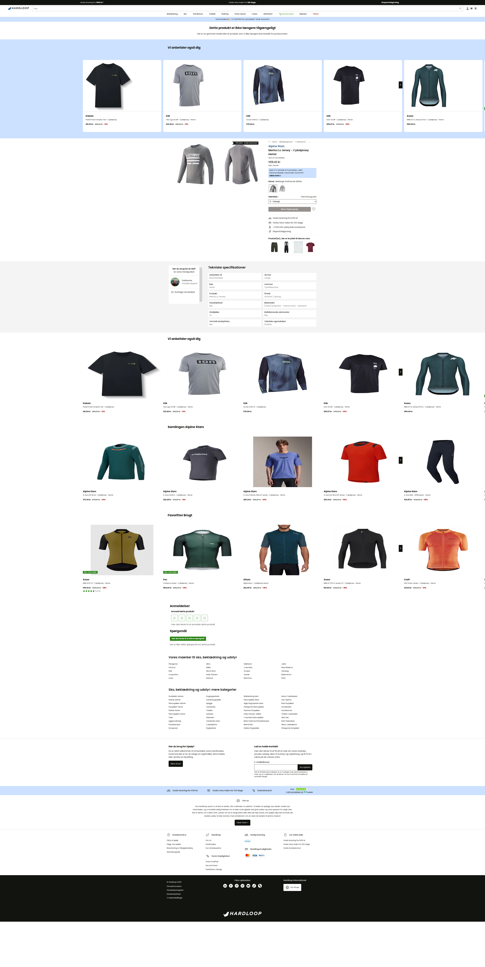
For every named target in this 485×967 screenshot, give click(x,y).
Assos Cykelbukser (289, 696)
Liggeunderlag (175, 721)
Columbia (248, 667)
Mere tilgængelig (289, 209)
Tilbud (315, 14)
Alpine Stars (276, 146)
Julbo (283, 664)
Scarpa (247, 671)
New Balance (287, 667)
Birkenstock (286, 675)
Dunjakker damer (176, 696)
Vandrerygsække (213, 700)
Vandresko (210, 707)
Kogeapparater (212, 696)
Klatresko (210, 717)
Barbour (209, 678)
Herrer (274, 142)
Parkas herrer (174, 710)
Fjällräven (248, 664)
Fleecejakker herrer (177, 714)
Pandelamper (174, 725)
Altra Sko (285, 717)
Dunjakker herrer (176, 707)
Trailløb (212, 14)
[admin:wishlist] (313, 209)
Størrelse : (273, 197)
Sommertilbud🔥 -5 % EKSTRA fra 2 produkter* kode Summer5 (242, 19)
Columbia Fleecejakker (254, 717)
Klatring (225, 14)
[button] (196, 164)
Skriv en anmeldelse (276, 158)
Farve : (285, 182)
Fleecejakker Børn (251, 700)
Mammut (248, 678)
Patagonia (173, 664)
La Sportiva (173, 675)
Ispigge (209, 703)
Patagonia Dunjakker (290, 728)
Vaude (246, 675)
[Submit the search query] (460, 9)
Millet (208, 667)
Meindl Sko (248, 725)
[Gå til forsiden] (270, 142)
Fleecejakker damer (177, 703)
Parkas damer (175, 700)
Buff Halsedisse (288, 721)
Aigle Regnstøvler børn (253, 703)
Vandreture (198, 14)
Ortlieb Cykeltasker (289, 714)
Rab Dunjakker (287, 703)
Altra (208, 664)
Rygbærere (211, 728)
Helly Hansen (212, 675)
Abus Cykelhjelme (289, 725)
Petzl (283, 678)
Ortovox (172, 667)
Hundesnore (286, 710)
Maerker (303, 14)
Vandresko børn (213, 721)
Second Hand (288, 14)
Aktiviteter (268, 14)
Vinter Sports (240, 14)
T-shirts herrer (300, 142)
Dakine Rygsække (251, 728)
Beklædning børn (251, 696)
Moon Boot (211, 671)
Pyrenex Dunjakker (252, 710)
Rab (170, 671)
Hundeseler (286, 707)
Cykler (254, 14)
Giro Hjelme (286, 700)
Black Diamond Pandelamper (256, 721)
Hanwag (285, 671)
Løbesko (209, 714)
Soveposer (173, 728)
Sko (185, 14)
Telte (171, 717)
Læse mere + (275, 176)
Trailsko (209, 710)
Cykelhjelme (211, 725)
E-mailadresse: (262, 762)
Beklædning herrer (286, 142)
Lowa (171, 678)
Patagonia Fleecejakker (254, 707)
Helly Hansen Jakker (252, 714)
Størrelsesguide (308, 197)
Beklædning (172, 14)
